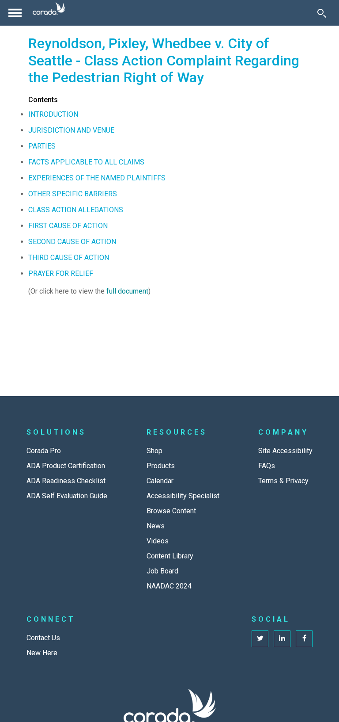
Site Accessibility (285, 451)
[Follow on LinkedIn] (282, 638)
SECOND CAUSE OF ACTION (72, 241)
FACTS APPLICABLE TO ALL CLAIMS (86, 162)
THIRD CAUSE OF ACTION (68, 257)
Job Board (162, 571)
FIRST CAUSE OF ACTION (68, 226)
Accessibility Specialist (183, 496)
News (156, 526)
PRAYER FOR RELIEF (60, 273)
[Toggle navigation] (15, 13)
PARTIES (42, 146)
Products (161, 466)
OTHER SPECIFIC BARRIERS (72, 194)
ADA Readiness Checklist (65, 481)
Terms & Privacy (283, 481)
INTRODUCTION (53, 114)
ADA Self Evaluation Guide (66, 496)
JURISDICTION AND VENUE (71, 130)
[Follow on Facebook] (304, 638)
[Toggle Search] (322, 12)
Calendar (160, 481)
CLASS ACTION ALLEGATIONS (75, 210)
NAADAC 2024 (169, 586)
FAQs (266, 466)
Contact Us (43, 638)
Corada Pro (43, 451)
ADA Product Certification (65, 466)
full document (127, 291)
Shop (154, 451)
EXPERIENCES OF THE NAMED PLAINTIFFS (97, 178)
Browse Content (171, 511)
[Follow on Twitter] (260, 638)
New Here (41, 653)
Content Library (170, 556)
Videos (158, 541)
